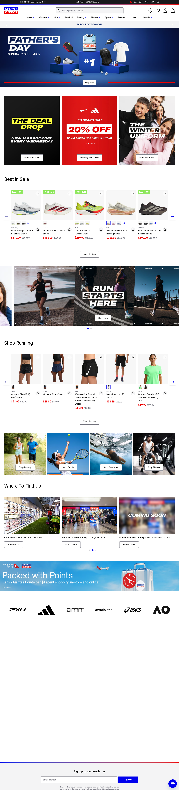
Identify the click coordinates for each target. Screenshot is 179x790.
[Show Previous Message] (6, 24)
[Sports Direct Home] (11, 10)
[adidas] (46, 609)
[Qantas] (89, 576)
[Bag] (172, 10)
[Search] (59, 10)
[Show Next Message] (172, 24)
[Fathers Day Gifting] (89, 57)
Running (80, 17)
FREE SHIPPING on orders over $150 (33, 2)
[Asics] (132, 609)
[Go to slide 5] (99, 550)
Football (69, 17)
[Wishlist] (158, 10)
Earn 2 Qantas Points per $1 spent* (146, 2)
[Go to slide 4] (96, 550)
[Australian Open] (161, 609)
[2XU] (17, 609)
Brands (146, 17)
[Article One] (103, 609)
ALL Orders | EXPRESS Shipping (87, 2)
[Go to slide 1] (88, 328)
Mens (29, 17)
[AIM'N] (75, 609)
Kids (56, 17)
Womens (43, 17)
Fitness (94, 17)
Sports (108, 17)
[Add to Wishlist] (37, 193)
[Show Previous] (6, 216)
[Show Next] (172, 216)
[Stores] (150, 10)
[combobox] (89, 10)
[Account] (165, 10)
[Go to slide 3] (93, 550)
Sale (134, 17)
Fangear (121, 17)
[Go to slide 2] (91, 328)
